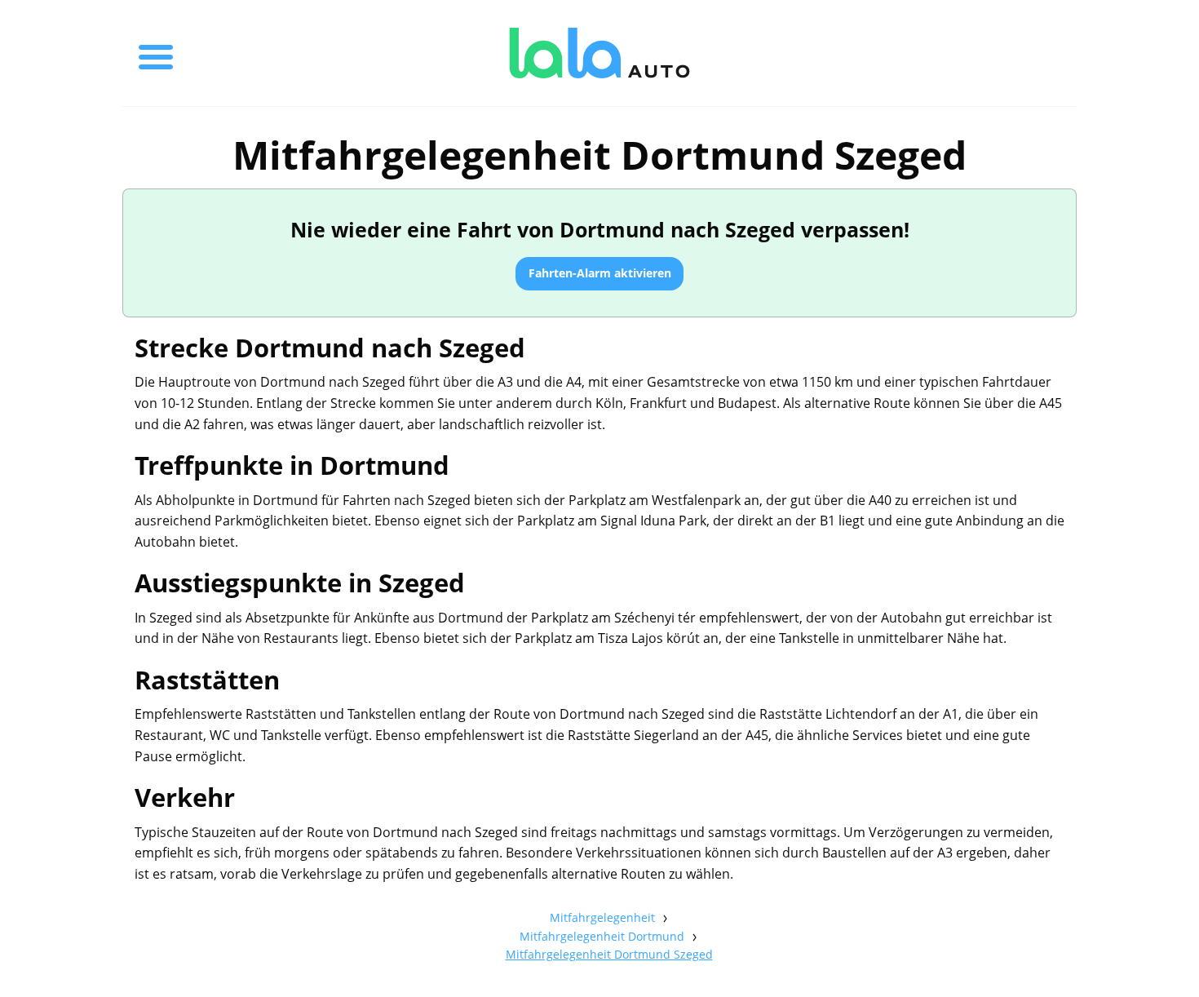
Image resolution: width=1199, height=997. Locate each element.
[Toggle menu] (155, 53)
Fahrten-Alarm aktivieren (600, 273)
